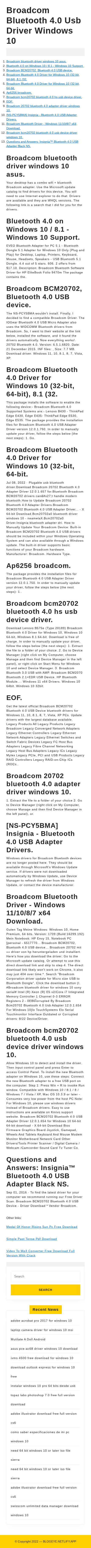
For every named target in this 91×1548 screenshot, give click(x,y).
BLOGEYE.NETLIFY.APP (59, 1541)
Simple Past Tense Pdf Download (31, 1239)
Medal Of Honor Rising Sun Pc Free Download (41, 1226)
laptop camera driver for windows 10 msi (42, 1330)
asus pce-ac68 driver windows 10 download (44, 1348)
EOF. (9, 101)
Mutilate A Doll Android (28, 1339)
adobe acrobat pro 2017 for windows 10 (41, 1320)
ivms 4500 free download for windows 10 (42, 1358)
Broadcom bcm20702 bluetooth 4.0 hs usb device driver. (44, 97)
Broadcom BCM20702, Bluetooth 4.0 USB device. (39, 70)
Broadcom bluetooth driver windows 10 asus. (36, 61)
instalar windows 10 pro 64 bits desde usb (43, 1385)
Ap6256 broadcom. (19, 92)
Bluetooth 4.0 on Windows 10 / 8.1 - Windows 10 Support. (45, 66)
